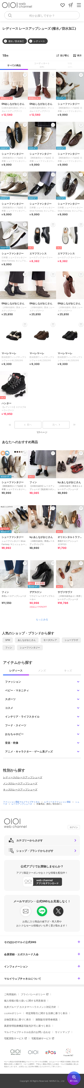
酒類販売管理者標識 (46, 1019)
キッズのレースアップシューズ (20, 789)
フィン (8, 647)
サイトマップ (62, 1032)
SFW (7, 640)
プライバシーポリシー (33, 994)
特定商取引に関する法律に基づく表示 (46, 1013)
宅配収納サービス (41, 1038)
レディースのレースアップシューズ (22, 777)
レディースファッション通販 (57, 802)
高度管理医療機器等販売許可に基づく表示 (27, 1025)
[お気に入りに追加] (25, 453)
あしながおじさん (27, 640)
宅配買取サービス (14, 1038)
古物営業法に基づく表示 (17, 1019)
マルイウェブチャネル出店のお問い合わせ (27, 1032)
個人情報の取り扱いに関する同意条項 (25, 1000)
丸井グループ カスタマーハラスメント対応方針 (30, 1006)
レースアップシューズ (22, 804)
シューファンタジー (30, 647)
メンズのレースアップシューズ (20, 783)
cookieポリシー (12, 1013)
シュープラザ (71, 640)
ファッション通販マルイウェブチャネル (21, 802)
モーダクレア (50, 640)
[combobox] (42, 15)
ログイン (74, 827)
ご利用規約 (10, 994)
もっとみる (42, 619)
